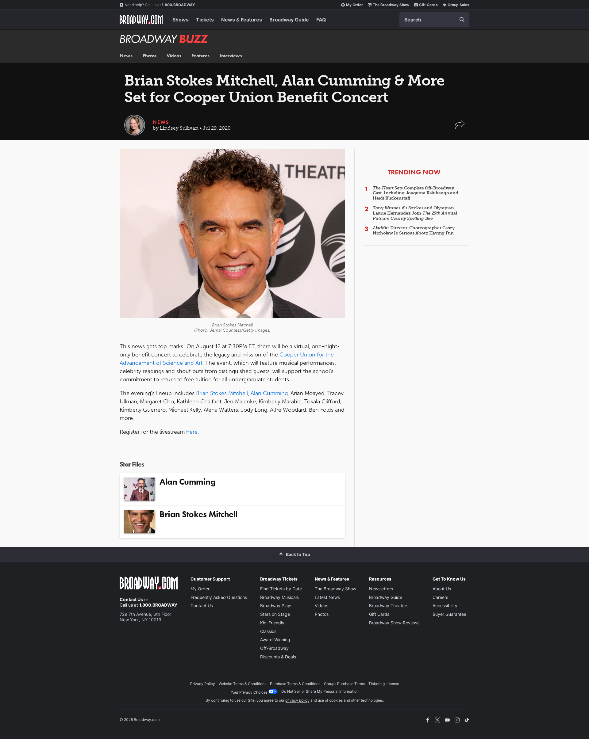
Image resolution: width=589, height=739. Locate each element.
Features (200, 56)
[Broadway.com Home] (141, 19)
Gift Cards (428, 4)
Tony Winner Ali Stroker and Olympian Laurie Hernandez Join (415, 213)
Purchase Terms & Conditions (295, 683)
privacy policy (297, 700)
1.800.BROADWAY (160, 4)
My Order (354, 4)
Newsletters (381, 588)
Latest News (327, 597)
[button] (460, 128)
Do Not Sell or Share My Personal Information (320, 691)
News (126, 56)
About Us (442, 588)
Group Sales (458, 4)
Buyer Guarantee (449, 614)
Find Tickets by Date (281, 588)
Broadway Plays (276, 605)
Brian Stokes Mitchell (222, 393)
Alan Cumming (269, 393)
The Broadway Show (391, 4)
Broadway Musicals (279, 597)
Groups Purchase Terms (344, 683)
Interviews (231, 56)
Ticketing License (383, 683)
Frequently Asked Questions (219, 597)
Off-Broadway (274, 648)
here (192, 432)
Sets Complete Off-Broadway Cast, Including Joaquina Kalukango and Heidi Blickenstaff (415, 193)
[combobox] (434, 19)
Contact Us (131, 599)
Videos (174, 56)
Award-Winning (275, 639)
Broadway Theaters (388, 605)
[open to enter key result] (462, 19)
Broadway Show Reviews (394, 622)
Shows (180, 19)
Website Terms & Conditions (242, 683)
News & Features (241, 19)
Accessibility (445, 605)
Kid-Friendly (272, 622)
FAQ (321, 19)
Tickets (205, 19)
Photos (149, 56)
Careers (440, 597)
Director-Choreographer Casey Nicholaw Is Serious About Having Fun (414, 230)
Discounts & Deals (278, 656)
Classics (268, 631)
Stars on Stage (275, 614)
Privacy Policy (202, 683)
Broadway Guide (289, 19)
